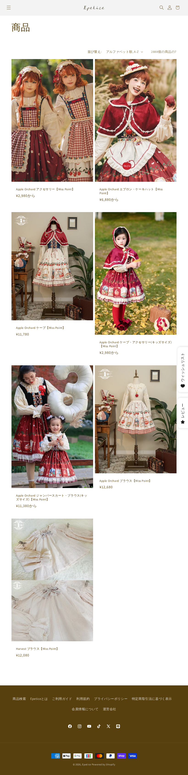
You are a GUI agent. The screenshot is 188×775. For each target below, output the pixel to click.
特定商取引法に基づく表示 (152, 699)
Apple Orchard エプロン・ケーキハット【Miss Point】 (131, 191)
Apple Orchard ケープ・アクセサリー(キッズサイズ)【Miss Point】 (136, 344)
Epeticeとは (39, 699)
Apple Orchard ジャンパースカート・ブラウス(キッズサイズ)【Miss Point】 (51, 497)
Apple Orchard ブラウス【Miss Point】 (126, 481)
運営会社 (109, 709)
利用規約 (83, 699)
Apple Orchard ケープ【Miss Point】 (40, 328)
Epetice (86, 764)
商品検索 (19, 699)
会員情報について (85, 709)
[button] (9, 8)
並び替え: (95, 52)
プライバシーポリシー (110, 699)
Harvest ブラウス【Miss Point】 (37, 649)
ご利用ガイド (62, 699)
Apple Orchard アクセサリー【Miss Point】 (45, 189)
